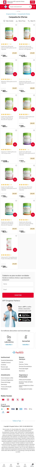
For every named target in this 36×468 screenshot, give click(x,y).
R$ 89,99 (21, 88)
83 (4, 231)
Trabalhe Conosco (6, 362)
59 (22, 196)
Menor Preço (22, 21)
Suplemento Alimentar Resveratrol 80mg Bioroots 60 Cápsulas (27, 153)
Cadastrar (18, 295)
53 (22, 91)
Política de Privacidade (25, 379)
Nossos (22, 358)
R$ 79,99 (21, 193)
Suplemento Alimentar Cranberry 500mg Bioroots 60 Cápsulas (9, 188)
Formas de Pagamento (7, 380)
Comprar (13, 39)
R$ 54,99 (3, 264)
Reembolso (4, 384)
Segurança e (23, 376)
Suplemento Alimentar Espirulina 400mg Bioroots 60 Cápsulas (26, 83)
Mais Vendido (9, 21)
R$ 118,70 (3, 53)
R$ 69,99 (21, 229)
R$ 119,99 (3, 193)
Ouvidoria (3, 364)
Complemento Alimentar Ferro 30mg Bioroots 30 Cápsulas (25, 188)
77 (22, 161)
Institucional (5, 357)
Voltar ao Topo (17, 421)
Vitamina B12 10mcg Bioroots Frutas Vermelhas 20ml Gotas (9, 258)
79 (4, 196)
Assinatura (22, 371)
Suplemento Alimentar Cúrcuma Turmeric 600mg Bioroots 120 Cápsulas (26, 48)
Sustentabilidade (5, 369)
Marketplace (4, 389)
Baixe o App (32, 2)
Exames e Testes (23, 364)
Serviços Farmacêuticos (25, 366)
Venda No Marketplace (7, 360)
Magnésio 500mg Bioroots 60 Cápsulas (9, 82)
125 (23, 56)
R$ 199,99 (21, 53)
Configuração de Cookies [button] (25, 389)
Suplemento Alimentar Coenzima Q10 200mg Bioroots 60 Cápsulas (7, 223)
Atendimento (5, 375)
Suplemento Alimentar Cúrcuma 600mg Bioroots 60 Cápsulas (8, 48)
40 (4, 91)
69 (4, 126)
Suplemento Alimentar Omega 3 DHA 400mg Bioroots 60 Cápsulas (7, 118)
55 (22, 231)
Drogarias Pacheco (11, 14)
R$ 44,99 (3, 88)
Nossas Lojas (4, 367)
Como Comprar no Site (7, 378)
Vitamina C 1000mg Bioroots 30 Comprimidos (26, 117)
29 (22, 126)
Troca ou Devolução (6, 386)
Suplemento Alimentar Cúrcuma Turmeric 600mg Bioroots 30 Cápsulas (26, 223)
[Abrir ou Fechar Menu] (2, 7)
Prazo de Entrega (5, 382)
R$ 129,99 (3, 229)
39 (4, 56)
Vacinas (21, 362)
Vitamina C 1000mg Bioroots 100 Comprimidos (8, 152)
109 (5, 161)
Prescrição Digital (23, 368)
